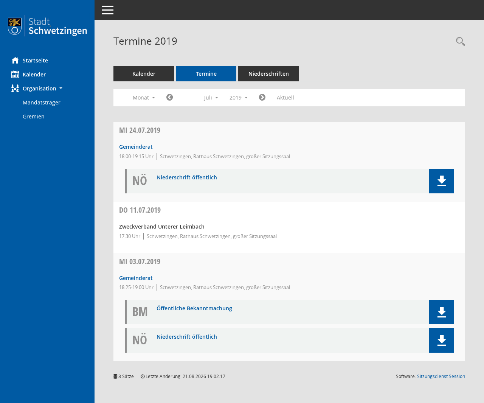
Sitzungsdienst (441, 376)
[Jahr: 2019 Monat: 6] (169, 97)
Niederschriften (268, 73)
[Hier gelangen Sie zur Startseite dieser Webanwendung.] (47, 25)
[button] (47, 88)
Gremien (34, 116)
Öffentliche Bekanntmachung (194, 308)
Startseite (35, 60)
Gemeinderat (136, 146)
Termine (206, 73)
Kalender (34, 74)
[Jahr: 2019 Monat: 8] (262, 97)
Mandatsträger (41, 102)
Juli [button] (209, 97)
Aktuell (285, 97)
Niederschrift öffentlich (187, 177)
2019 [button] (236, 97)
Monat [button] (141, 97)
